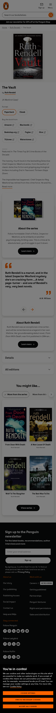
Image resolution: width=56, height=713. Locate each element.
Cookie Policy (15, 686)
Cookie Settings (28, 693)
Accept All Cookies (28, 706)
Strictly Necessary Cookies (28, 700)
